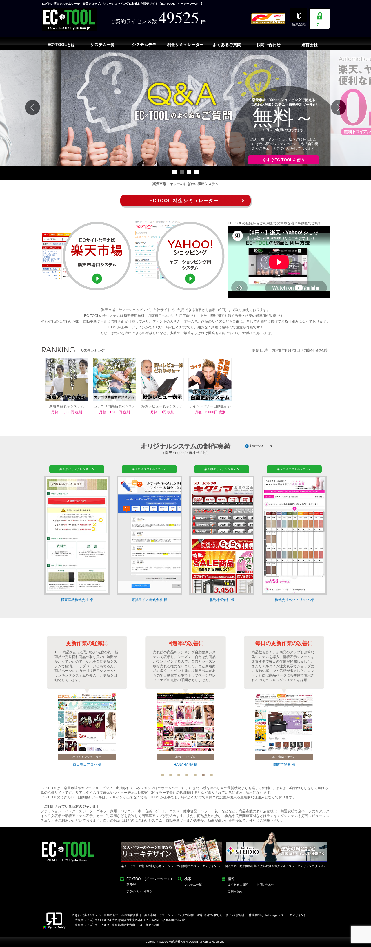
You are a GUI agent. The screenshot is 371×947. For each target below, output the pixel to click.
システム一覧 (193, 884)
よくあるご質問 (238, 884)
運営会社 (132, 884)
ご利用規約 (235, 891)
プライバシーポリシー (140, 891)
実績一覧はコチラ (260, 445)
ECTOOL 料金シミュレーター (184, 200)
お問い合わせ (265, 884)
